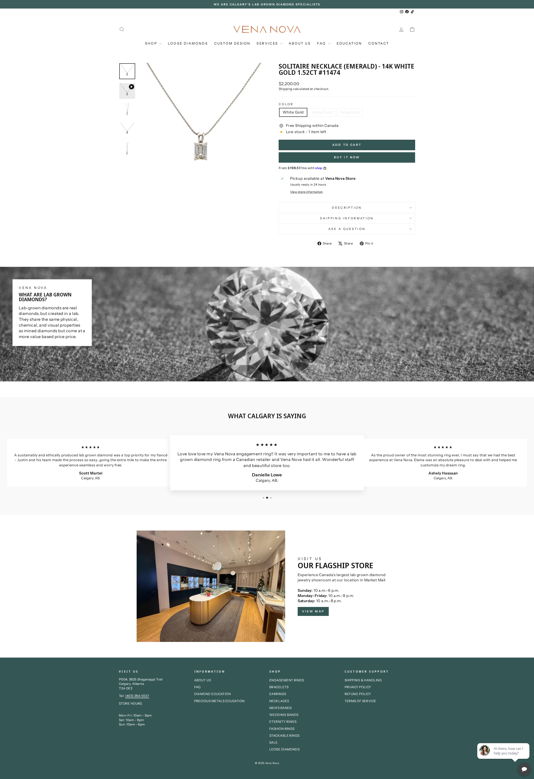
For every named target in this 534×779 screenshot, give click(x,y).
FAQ (322, 43)
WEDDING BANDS (283, 715)
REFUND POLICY (358, 694)
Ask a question (346, 229)
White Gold (293, 112)
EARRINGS (277, 694)
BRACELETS (278, 687)
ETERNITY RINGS (282, 722)
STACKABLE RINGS (284, 736)
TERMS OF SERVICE (360, 701)
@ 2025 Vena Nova (267, 763)
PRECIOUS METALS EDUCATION (219, 701)
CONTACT (378, 43)
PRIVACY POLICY (358, 687)
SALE (273, 742)
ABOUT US (300, 43)
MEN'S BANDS (280, 708)
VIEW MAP (313, 611)
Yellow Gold (322, 112)
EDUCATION (349, 43)
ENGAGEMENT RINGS (286, 680)
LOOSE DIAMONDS (188, 43)
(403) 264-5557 (137, 696)
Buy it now (347, 157)
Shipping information (347, 218)
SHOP (152, 43)
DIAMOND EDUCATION (212, 694)
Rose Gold (350, 112)
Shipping (285, 89)
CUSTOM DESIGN (232, 43)
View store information (306, 192)
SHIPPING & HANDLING (363, 680)
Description (347, 208)
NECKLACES (279, 701)
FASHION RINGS (282, 729)
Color (286, 104)
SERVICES (268, 43)
